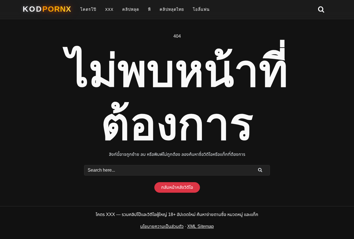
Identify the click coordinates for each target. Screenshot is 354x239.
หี (149, 9)
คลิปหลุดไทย (172, 9)
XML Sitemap (200, 226)
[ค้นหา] (321, 10)
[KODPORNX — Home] (47, 9)
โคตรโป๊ (88, 9)
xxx (109, 9)
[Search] (260, 170)
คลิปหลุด (130, 9)
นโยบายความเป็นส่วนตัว (162, 226)
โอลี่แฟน (201, 9)
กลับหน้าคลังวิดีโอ (177, 187)
